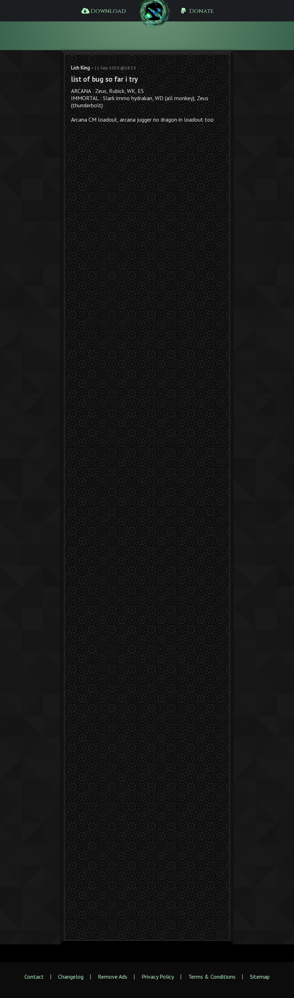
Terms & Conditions (212, 976)
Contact (34, 976)
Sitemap (260, 976)
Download (107, 11)
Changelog (71, 976)
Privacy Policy (158, 976)
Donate (201, 11)
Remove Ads (112, 976)
